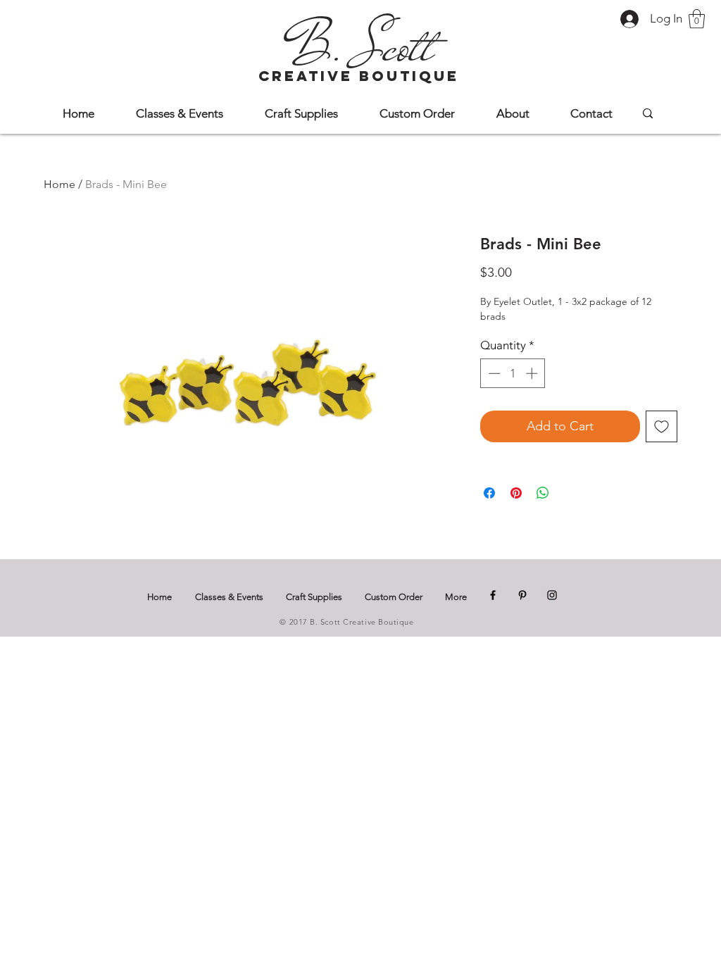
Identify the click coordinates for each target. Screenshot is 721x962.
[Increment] (533, 373)
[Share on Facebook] (489, 493)
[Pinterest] (522, 595)
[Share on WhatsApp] (542, 493)
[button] (697, 18)
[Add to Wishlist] (661, 426)
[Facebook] (493, 595)
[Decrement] (492, 373)
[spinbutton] (512, 373)
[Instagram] (552, 595)
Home (59, 184)
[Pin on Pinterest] (516, 493)
